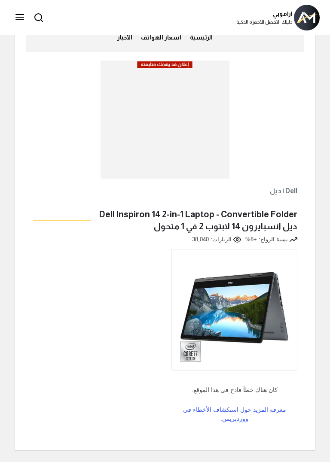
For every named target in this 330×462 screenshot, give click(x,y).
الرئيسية (201, 37)
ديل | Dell (283, 191)
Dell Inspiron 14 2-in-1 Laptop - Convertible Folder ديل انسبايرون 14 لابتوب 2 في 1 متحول (198, 220)
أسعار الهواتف (161, 37)
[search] (37, 17)
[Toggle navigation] (20, 17)
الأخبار (124, 37)
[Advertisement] (164, 123)
